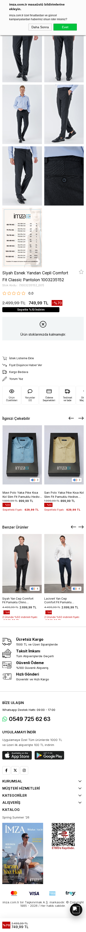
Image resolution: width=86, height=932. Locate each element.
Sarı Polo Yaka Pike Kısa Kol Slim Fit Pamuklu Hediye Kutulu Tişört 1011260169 (64, 494)
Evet (65, 27)
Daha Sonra (40, 27)
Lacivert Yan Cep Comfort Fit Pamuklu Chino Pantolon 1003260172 (58, 600)
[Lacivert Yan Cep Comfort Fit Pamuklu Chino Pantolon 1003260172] (64, 563)
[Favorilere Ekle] (81, 272)
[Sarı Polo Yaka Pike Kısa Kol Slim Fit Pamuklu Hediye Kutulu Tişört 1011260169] (64, 454)
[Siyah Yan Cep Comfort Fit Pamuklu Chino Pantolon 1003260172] (22, 563)
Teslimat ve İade (67, 399)
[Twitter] (15, 770)
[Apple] (17, 755)
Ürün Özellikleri (11, 399)
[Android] (49, 755)
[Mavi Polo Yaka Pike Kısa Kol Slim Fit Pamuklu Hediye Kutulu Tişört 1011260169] (22, 454)
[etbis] (63, 836)
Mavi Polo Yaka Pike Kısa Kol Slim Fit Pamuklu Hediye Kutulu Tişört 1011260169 (22, 494)
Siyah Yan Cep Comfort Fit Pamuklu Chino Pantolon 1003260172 (17, 600)
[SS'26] (22, 853)
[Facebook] (6, 770)
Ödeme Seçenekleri (49, 399)
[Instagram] (24, 770)
